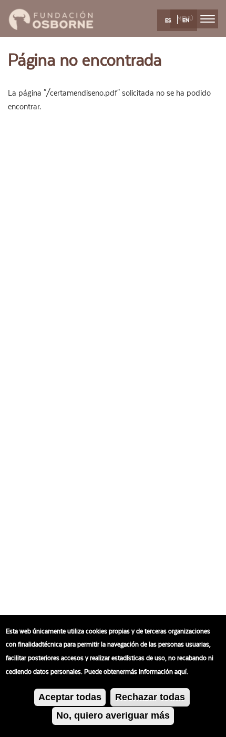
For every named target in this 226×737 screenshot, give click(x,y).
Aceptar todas (69, 697)
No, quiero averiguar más (113, 715)
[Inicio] (51, 18)
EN (185, 20)
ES (168, 20)
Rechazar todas (150, 697)
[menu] (207, 18)
